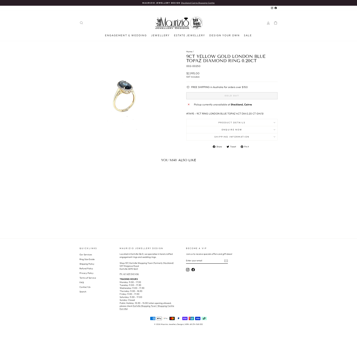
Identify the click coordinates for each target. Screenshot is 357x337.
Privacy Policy (86, 273)
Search (82, 291)
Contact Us (85, 287)
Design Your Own (224, 35)
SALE (248, 35)
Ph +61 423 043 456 (129, 274)
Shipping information (231, 137)
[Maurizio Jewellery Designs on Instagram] (187, 269)
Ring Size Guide (87, 259)
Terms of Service (87, 277)
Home (189, 51)
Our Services (85, 254)
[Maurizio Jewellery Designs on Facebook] (193, 269)
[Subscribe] (226, 261)
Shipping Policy (86, 264)
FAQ (81, 282)
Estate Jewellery (189, 35)
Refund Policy (86, 268)
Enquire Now (232, 129)
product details (232, 122)
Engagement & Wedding (126, 35)
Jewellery (160, 35)
